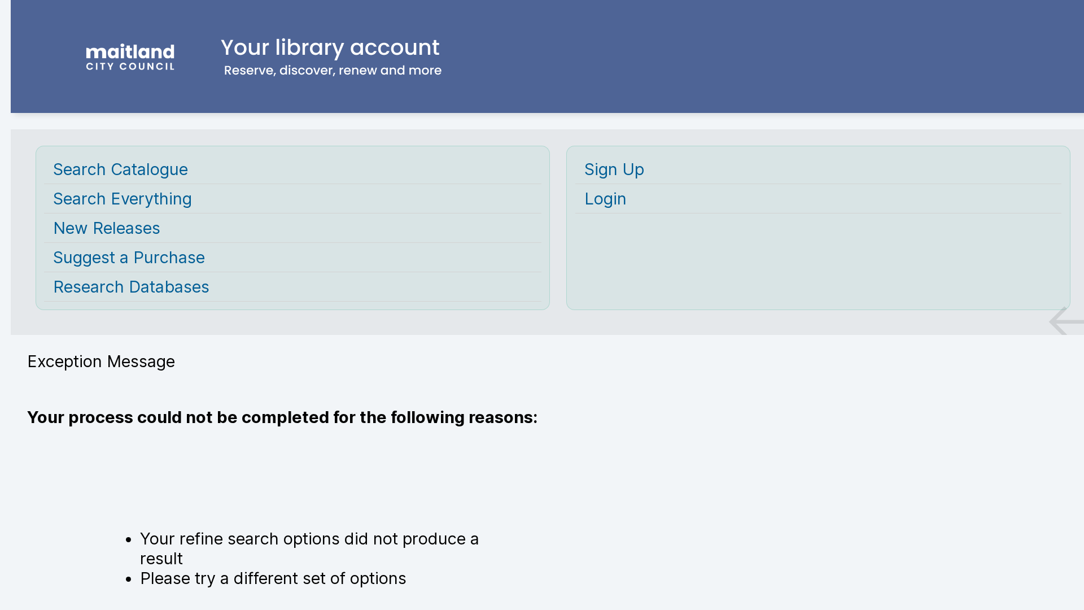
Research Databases (131, 287)
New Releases (106, 228)
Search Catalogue (120, 169)
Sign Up (614, 169)
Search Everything (122, 198)
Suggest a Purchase (129, 257)
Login (605, 198)
